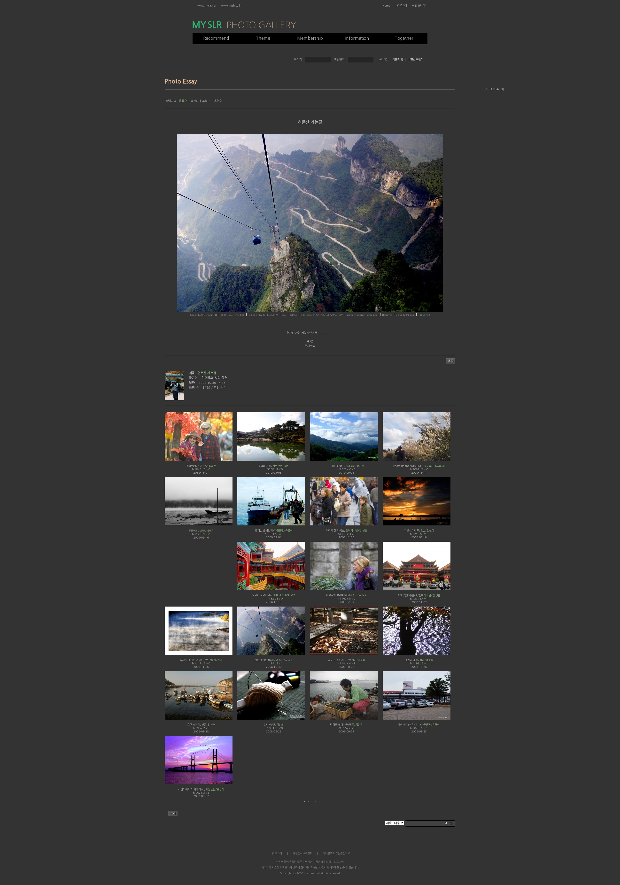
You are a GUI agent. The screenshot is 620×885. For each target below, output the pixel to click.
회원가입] (498, 89)
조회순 (206, 101)
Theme (263, 38)
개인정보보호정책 (302, 853)
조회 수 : (195, 387)
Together (404, 38)
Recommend (216, 38)
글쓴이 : (194, 377)
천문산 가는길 (310, 122)
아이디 (298, 59)
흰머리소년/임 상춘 (214, 377)
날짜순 (195, 101)
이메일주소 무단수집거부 (336, 853)
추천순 (218, 101)
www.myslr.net (206, 5)
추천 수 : (220, 387)
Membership (310, 38)
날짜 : (193, 382)
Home (386, 5)
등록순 (183, 101)
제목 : (192, 373)
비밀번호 (339, 59)
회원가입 (397, 59)
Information (357, 38)
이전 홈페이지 (419, 5)
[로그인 (488, 89)
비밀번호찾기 (416, 59)
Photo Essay (181, 82)
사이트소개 (401, 5)
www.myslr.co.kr (231, 5)
